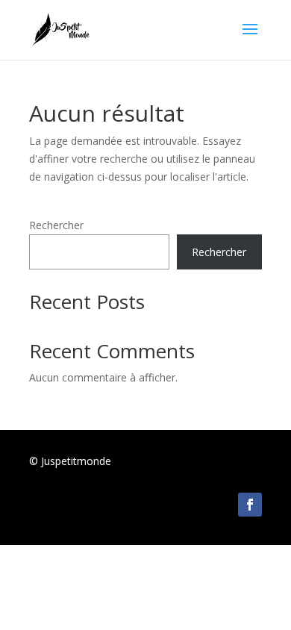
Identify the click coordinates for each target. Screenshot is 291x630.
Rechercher (56, 225)
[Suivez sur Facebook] (250, 505)
